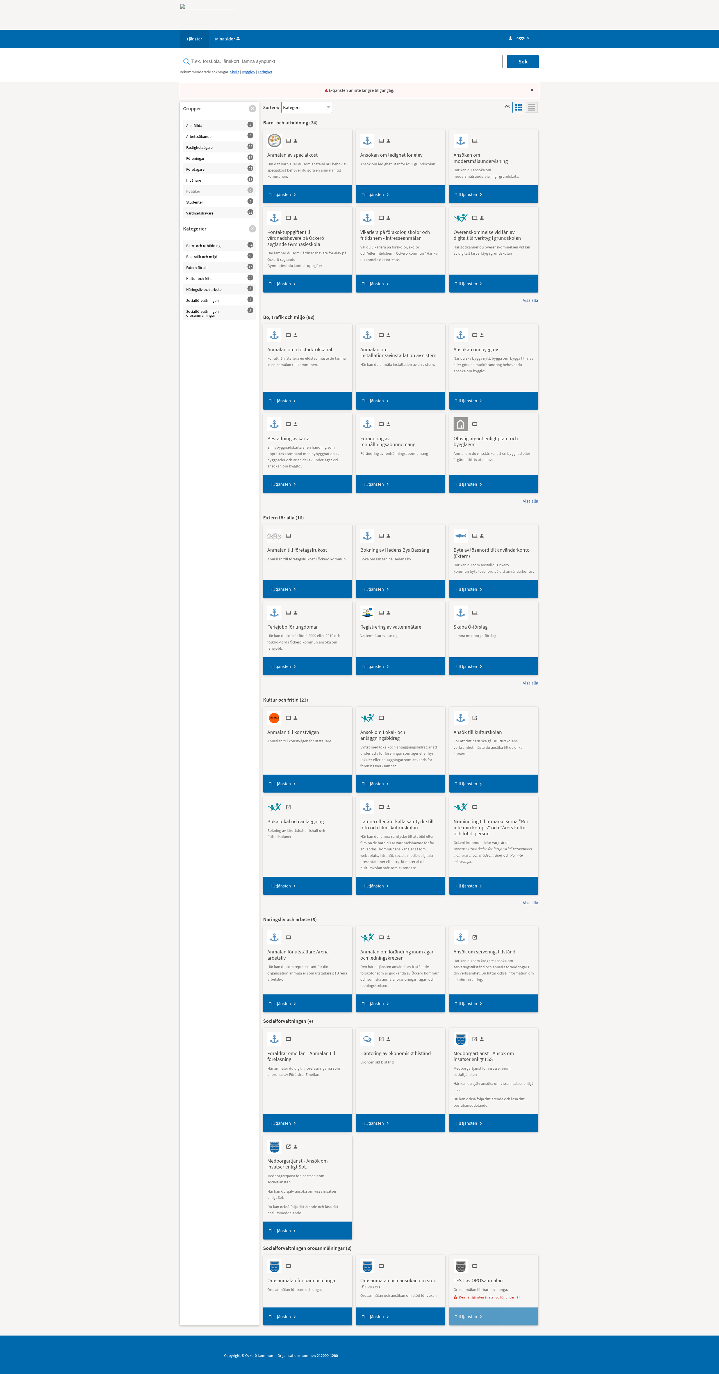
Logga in (519, 37)
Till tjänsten (280, 194)
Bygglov (248, 71)
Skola (234, 71)
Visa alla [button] (530, 300)
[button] (252, 108)
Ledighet (265, 71)
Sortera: (271, 107)
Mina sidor (225, 39)
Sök (522, 61)
